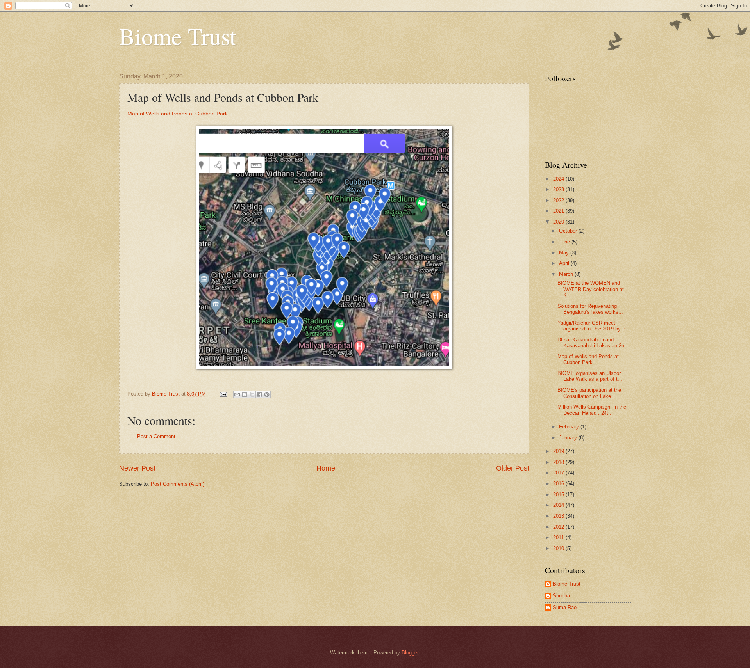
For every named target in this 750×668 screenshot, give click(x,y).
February (569, 427)
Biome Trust (177, 36)
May (564, 253)
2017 (559, 473)
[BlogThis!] (244, 394)
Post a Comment (156, 436)
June (565, 242)
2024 (559, 179)
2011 (559, 537)
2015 (559, 494)
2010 (559, 548)
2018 (559, 462)
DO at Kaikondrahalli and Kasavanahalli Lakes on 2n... (593, 342)
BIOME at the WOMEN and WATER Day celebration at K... (590, 289)
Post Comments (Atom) (177, 484)
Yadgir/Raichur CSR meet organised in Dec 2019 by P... (593, 326)
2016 (559, 484)
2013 (559, 516)
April (565, 263)
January (569, 438)
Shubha (561, 596)
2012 (559, 527)
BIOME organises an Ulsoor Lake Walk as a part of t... (589, 376)
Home (325, 468)
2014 (559, 505)
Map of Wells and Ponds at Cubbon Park (177, 114)
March (567, 274)
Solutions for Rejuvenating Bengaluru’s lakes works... (590, 309)
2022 (559, 200)
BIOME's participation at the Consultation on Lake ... (589, 393)
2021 (559, 211)
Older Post (512, 468)
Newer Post (137, 468)
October (569, 231)
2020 (559, 222)
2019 (559, 451)
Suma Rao (565, 607)
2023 (559, 189)
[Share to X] (252, 394)
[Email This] (237, 394)
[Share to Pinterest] (267, 394)
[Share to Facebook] (259, 394)
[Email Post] (223, 394)
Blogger (410, 653)
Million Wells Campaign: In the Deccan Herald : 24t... (591, 410)
